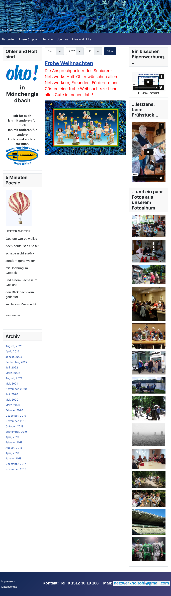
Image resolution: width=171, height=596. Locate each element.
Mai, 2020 (12, 399)
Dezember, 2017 (16, 463)
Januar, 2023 (14, 356)
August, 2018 (14, 447)
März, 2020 (13, 405)
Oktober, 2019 (14, 426)
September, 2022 (16, 362)
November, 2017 (16, 469)
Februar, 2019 (14, 442)
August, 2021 (14, 378)
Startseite (7, 39)
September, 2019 (16, 431)
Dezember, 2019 (16, 415)
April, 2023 (13, 351)
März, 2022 (13, 372)
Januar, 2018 (14, 458)
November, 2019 (16, 421)
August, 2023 (14, 346)
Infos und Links (81, 39)
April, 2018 (12, 453)
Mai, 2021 (12, 383)
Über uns (62, 39)
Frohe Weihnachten (69, 63)
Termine (48, 39)
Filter (110, 51)
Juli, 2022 (12, 367)
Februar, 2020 (14, 410)
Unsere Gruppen (28, 39)
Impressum (8, 581)
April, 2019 (12, 437)
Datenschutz (9, 586)
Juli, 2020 (12, 394)
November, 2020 (16, 389)
